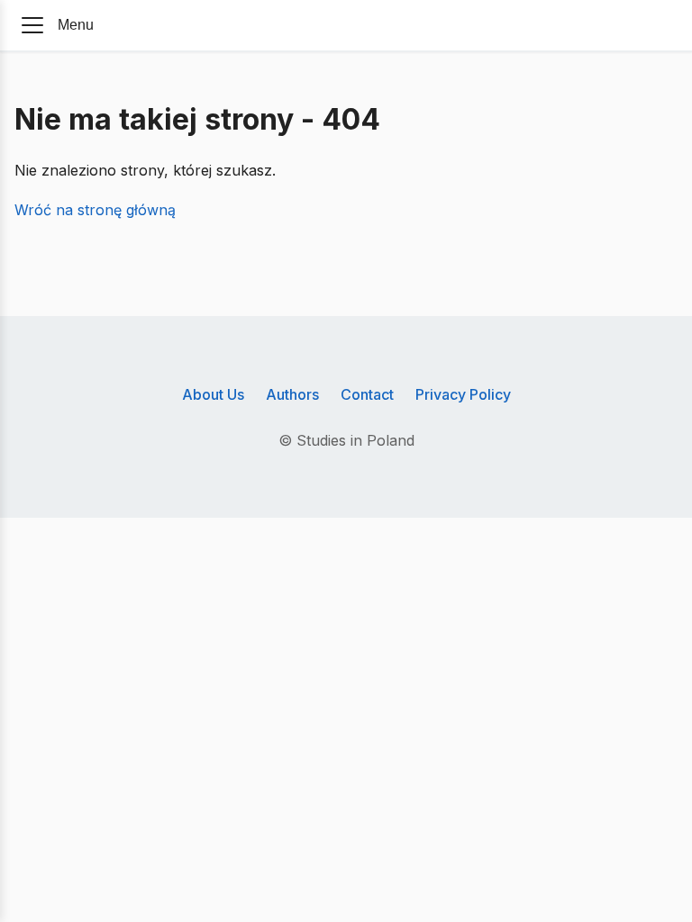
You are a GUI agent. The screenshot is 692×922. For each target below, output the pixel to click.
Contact (367, 394)
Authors (292, 394)
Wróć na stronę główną (95, 210)
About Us (213, 394)
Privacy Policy (463, 394)
